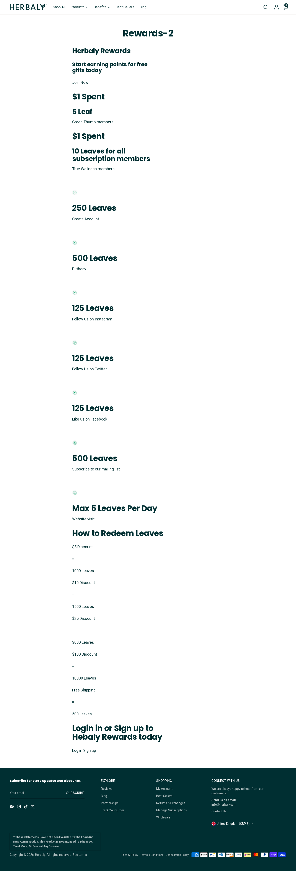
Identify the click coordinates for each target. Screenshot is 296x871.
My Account (164, 788)
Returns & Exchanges (170, 803)
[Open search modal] (265, 7)
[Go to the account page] (274, 7)
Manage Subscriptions (171, 810)
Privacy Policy (130, 854)
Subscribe (75, 793)
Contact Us (218, 811)
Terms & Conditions (152, 854)
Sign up (89, 750)
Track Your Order (112, 810)
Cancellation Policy (177, 854)
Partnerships (110, 803)
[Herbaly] (28, 7)
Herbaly (40, 854)
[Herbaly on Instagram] (19, 807)
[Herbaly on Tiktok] (26, 807)
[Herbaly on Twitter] (33, 807)
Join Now (80, 82)
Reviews (106, 788)
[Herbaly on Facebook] (12, 807)
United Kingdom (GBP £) (233, 823)
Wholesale (163, 817)
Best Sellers (164, 796)
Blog (104, 796)
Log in (77, 750)
